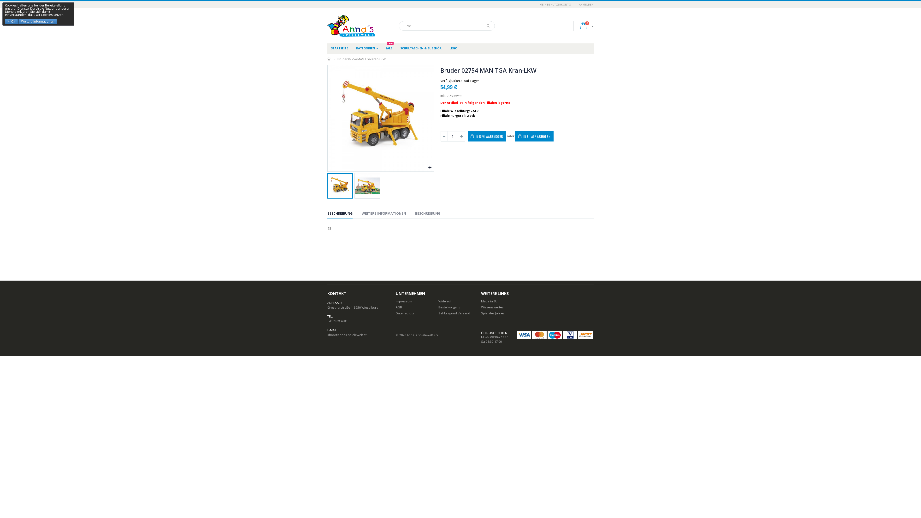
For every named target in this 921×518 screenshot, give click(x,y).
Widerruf (444, 301)
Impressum (404, 301)
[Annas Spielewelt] (344, 26)
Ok (12, 21)
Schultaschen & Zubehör (421, 48)
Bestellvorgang (449, 307)
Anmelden (586, 4)
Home (329, 59)
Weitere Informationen (384, 213)
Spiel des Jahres (493, 313)
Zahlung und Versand (454, 313)
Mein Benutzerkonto (555, 4)
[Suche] (489, 25)
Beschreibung (340, 213)
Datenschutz (405, 313)
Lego (453, 48)
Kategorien (365, 48)
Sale (389, 46)
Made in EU (489, 301)
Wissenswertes (492, 307)
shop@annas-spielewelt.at (346, 335)
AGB (399, 307)
